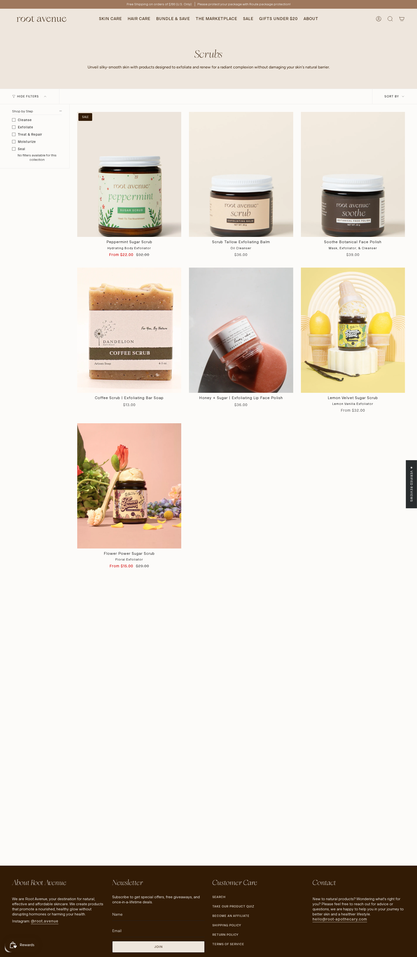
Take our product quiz (233, 906)
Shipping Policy (226, 925)
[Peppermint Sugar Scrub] (129, 174)
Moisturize (27, 141)
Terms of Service (228, 944)
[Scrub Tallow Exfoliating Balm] (241, 174)
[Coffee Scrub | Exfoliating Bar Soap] (129, 330)
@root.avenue (44, 921)
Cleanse (25, 120)
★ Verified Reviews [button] (411, 484)
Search (219, 897)
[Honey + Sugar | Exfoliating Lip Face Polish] (241, 330)
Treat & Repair (30, 134)
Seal (21, 149)
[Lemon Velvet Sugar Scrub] (353, 330)
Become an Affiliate (231, 916)
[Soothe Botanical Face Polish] (353, 174)
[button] (110, 19)
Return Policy (225, 935)
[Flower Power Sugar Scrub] (129, 485)
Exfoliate (25, 127)
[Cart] (402, 19)
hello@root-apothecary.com (340, 919)
